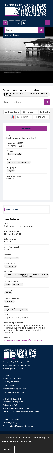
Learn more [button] (25, 441)
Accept (7, 449)
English (11, 170)
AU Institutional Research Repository (18, 426)
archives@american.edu (13, 392)
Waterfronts (18, 284)
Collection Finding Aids (13, 402)
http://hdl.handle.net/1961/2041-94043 (23, 340)
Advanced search (12, 35)
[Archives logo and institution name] (25, 10)
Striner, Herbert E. (14, 154)
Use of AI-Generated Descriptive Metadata (21, 412)
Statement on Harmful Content (16, 408)
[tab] (26, 128)
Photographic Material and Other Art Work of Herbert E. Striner (26, 94)
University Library (10, 423)
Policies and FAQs (10, 405)
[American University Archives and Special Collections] (20, 354)
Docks (7, 284)
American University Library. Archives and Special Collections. (27, 275)
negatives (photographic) (19, 162)
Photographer (11, 266)
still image (9, 301)
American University (11, 419)
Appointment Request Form (14, 388)
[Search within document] (47, 102)
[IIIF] (12, 116)
